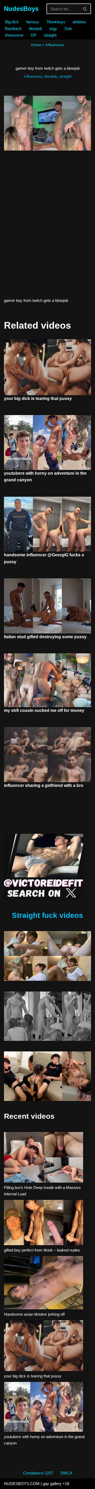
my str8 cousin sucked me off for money (44, 710)
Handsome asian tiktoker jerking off (34, 1314)
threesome (14, 35)
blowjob (35, 28)
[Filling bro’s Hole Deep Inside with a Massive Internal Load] (43, 1158)
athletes (79, 22)
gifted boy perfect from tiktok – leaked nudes (42, 1250)
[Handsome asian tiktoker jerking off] (43, 1283)
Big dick (12, 22)
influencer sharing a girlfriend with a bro (43, 785)
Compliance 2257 (38, 1473)
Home (36, 45)
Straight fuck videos (47, 915)
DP (33, 35)
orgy (53, 28)
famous (32, 22)
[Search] (85, 8)
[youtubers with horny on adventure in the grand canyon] (43, 1408)
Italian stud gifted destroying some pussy (45, 637)
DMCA (66, 1473)
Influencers (54, 45)
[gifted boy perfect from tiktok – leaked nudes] (43, 1223)
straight (50, 35)
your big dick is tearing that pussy (38, 398)
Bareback (13, 28)
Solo (68, 28)
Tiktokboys (55, 22)
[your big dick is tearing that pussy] (43, 1346)
